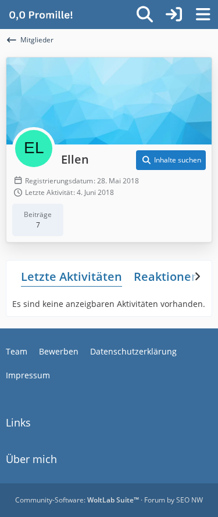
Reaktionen (166, 276)
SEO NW (189, 500)
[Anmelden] (173, 14)
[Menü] (203, 14)
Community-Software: (77, 500)
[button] (171, 160)
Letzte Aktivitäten (71, 276)
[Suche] (144, 14)
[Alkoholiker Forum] (40, 14)
